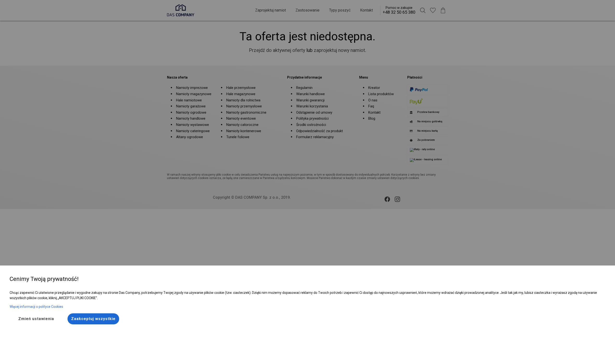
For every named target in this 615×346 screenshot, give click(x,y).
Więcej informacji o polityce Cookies (36, 307)
